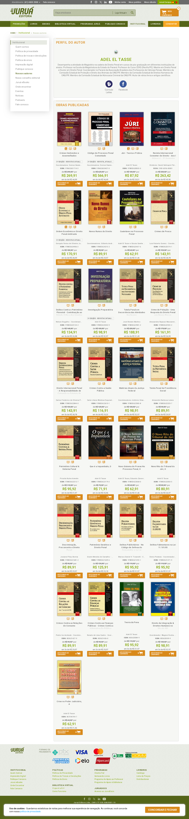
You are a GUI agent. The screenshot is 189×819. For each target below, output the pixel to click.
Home (12, 33)
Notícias (19, 95)
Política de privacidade (27, 51)
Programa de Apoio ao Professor (108, 779)
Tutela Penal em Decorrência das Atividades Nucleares (131, 312)
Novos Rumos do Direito (100, 231)
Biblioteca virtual (65, 24)
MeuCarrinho (167, 13)
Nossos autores (24, 73)
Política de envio (24, 60)
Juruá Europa (165, 2)
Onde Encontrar (17, 785)
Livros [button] (33, 24)
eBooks (46, 24)
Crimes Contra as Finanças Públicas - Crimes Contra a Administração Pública (100, 626)
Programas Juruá (90, 24)
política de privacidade (30, 811)
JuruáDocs (100, 788)
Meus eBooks (150, 2)
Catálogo (141, 773)
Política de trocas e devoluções (31, 56)
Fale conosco (49, 2)
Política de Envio (59, 779)
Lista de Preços (143, 776)
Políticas (57, 770)
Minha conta (120, 2)
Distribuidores (143, 779)
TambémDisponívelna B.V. (70, 149)
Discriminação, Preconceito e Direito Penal (69, 547)
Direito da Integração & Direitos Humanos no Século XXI (163, 626)
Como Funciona (59, 791)
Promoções (19, 24)
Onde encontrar (23, 87)
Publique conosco (24, 69)
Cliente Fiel (99, 773)
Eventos (20, 91)
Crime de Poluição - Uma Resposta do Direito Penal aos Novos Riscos (162, 312)
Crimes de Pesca (163, 231)
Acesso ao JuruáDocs (104, 791)
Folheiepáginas (74, 149)
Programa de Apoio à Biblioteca (108, 782)
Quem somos (22, 47)
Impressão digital (24, 64)
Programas (100, 770)
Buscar (132, 13)
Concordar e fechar (162, 809)
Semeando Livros (102, 776)
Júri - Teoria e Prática (131, 153)
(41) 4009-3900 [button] (25, 2)
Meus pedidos (135, 2)
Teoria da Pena (131, 622)
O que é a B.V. (58, 788)
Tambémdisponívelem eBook (65, 149)
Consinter (171, 24)
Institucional (138, 24)
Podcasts (20, 100)
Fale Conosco (16, 789)
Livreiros (156, 24)
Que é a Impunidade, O (100, 466)
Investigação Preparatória (100, 310)
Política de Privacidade (62, 773)
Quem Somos (16, 773)
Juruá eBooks (22, 82)
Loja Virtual (120, 13)
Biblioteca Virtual (62, 785)
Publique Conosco (115, 24)
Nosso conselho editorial (28, 78)
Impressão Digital (18, 776)
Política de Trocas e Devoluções (66, 776)
